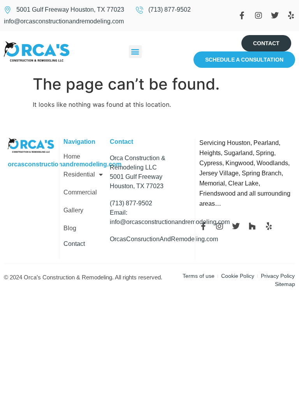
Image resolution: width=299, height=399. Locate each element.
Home (71, 157)
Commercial (80, 192)
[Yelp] (291, 15)
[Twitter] (275, 15)
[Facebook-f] (242, 15)
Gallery (73, 210)
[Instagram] (258, 15)
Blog (69, 228)
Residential (79, 174)
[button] (135, 51)
